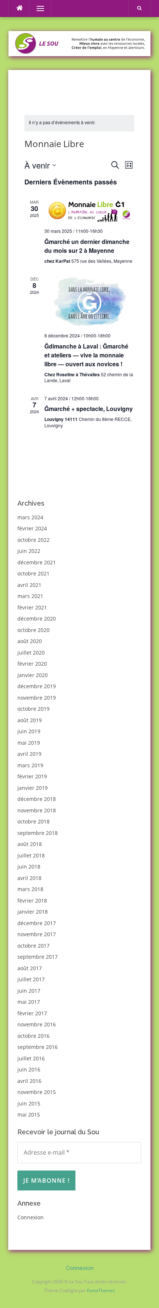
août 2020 (29, 641)
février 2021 (32, 607)
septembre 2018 (37, 832)
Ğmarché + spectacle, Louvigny (88, 408)
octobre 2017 (33, 945)
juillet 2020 (31, 652)
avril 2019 (29, 753)
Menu (37, 8)
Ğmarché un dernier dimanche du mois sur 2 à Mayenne (86, 246)
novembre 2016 (36, 1024)
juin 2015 (28, 1103)
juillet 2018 (31, 855)
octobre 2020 (33, 629)
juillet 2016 (31, 1058)
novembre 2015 (36, 1091)
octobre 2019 (33, 708)
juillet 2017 (31, 979)
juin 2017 (28, 990)
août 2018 (29, 843)
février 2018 (32, 900)
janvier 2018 (32, 911)
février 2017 (32, 1013)
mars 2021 (30, 595)
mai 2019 (28, 742)
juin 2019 (28, 731)
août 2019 (29, 720)
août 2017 (29, 968)
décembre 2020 (36, 618)
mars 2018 (30, 889)
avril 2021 (29, 584)
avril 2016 (29, 1080)
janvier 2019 (32, 787)
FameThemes (101, 1290)
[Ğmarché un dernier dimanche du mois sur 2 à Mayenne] (89, 210)
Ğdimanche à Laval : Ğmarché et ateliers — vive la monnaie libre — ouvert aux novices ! (86, 355)
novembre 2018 (36, 810)
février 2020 (32, 663)
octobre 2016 (33, 1035)
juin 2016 (28, 1069)
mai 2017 (28, 1001)
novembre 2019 (36, 697)
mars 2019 (30, 765)
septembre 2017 (37, 956)
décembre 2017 (36, 923)
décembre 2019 (36, 686)
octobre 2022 (33, 539)
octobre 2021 (33, 573)
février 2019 (32, 776)
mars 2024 (30, 517)
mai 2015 (28, 1114)
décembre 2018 (36, 798)
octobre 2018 (33, 821)
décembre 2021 (36, 562)
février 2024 (32, 528)
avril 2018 (29, 877)
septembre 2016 (37, 1046)
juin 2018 (28, 866)
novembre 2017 (36, 934)
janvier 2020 (32, 675)
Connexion (30, 1217)
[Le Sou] (79, 42)
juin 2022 (28, 550)
